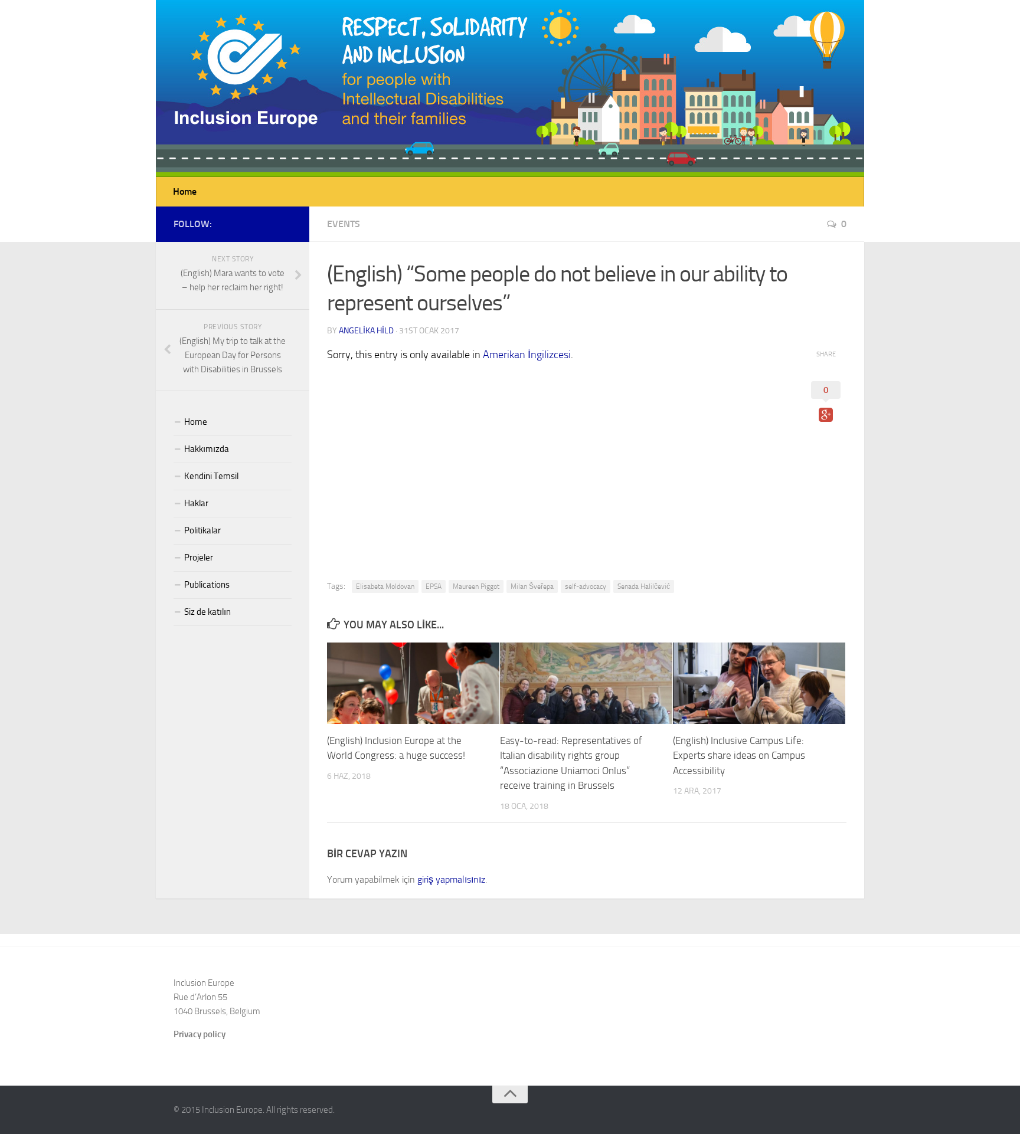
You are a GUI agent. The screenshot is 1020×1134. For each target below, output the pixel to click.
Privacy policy (199, 1034)
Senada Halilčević (643, 586)
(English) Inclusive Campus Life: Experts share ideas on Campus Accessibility (739, 755)
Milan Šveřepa (532, 586)
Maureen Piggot (476, 586)
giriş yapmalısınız (451, 879)
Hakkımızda (206, 449)
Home (185, 191)
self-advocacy (585, 586)
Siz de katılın (207, 612)
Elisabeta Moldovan (385, 586)
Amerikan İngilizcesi (527, 354)
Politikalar (202, 530)
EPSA (434, 586)
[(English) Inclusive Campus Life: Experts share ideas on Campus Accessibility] (759, 683)
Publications (207, 584)
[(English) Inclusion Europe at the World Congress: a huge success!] (413, 683)
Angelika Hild (366, 331)
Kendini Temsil (211, 476)
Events (343, 224)
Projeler (198, 557)
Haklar (196, 503)
